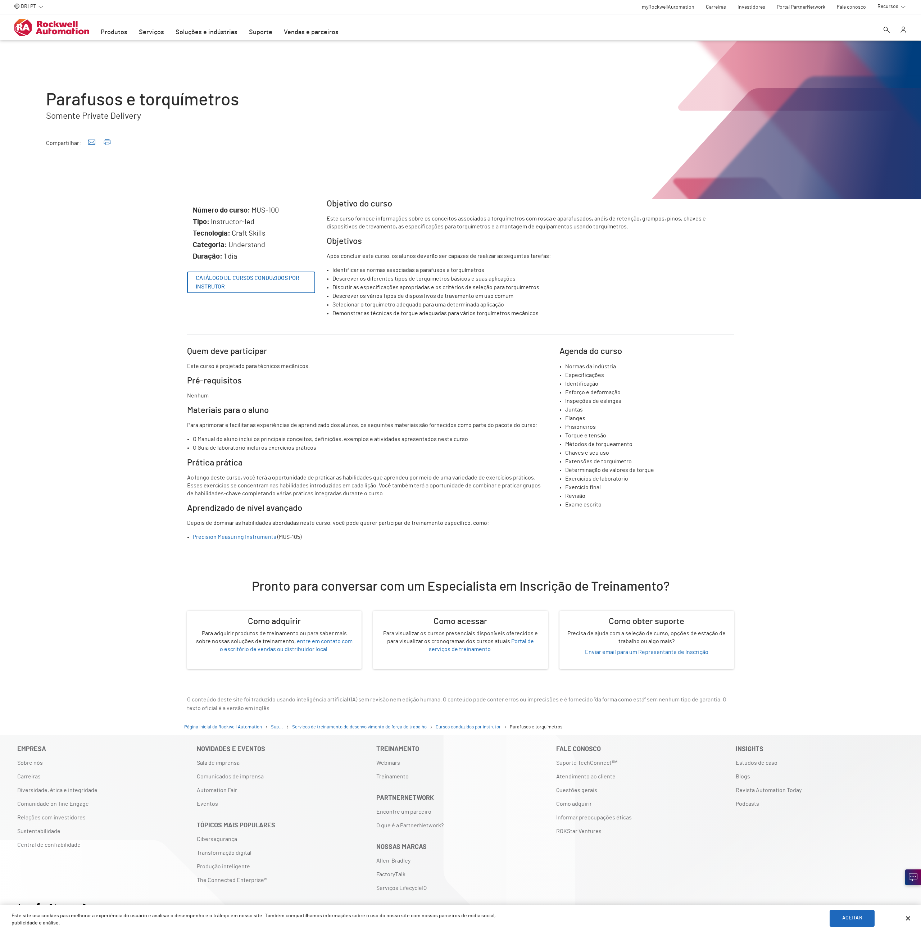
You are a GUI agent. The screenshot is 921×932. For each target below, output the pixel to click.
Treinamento (392, 776)
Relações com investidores (51, 817)
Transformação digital (224, 853)
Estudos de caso (756, 763)
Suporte (260, 32)
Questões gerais (576, 790)
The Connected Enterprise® (232, 880)
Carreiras (29, 776)
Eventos (207, 804)
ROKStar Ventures (579, 831)
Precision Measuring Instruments (234, 537)
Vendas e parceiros (311, 32)
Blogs (743, 776)
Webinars (388, 763)
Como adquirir (574, 804)
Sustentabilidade (38, 831)
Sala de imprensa (218, 763)
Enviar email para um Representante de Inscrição (646, 652)
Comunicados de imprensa (230, 776)
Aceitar (852, 918)
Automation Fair (217, 790)
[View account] (903, 30)
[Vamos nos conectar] (913, 877)
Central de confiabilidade (49, 845)
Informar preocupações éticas (594, 817)
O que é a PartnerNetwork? (410, 825)
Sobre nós (30, 763)
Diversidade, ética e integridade (57, 790)
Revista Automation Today (769, 790)
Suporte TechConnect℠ (586, 763)
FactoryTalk (390, 874)
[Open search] (887, 30)
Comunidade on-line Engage (53, 804)
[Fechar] (908, 918)
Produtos (114, 32)
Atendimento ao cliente (586, 776)
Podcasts (747, 804)
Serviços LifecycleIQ (401, 888)
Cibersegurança (217, 839)
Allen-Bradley (393, 861)
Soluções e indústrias (206, 32)
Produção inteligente (223, 866)
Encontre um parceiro (403, 812)
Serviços (151, 32)
